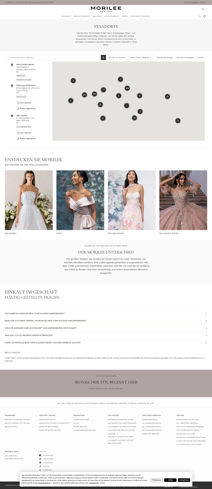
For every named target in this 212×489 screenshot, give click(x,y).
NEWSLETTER (11, 427)
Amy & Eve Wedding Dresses (190, 427)
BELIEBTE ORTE (11, 451)
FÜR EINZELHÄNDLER (151, 415)
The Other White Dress (187, 430)
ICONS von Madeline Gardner (191, 441)
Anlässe (97, 16)
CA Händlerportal (151, 423)
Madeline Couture (185, 434)
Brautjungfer (82, 16)
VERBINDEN (10, 415)
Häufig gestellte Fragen (17, 423)
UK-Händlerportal (151, 430)
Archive (180, 415)
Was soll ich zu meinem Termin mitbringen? (29, 335)
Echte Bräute (80, 427)
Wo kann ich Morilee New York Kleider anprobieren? (35, 313)
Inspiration (79, 415)
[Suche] (199, 16)
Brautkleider (10, 233)
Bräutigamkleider (116, 233)
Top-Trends (113, 415)
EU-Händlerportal (151, 427)
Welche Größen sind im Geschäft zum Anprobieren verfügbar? (41, 328)
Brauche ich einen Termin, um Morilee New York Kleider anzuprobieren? (45, 321)
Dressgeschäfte (47, 419)
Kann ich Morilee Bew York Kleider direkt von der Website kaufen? (43, 342)
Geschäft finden (140, 16)
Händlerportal (150, 419)
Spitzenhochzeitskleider (120, 419)
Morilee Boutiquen (49, 427)
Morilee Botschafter (50, 430)
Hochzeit (66, 16)
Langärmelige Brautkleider (122, 427)
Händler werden (150, 434)
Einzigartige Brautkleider (121, 430)
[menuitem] (67, 16)
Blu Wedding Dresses (187, 423)
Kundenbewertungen (84, 430)
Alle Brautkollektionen (188, 444)
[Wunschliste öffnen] (204, 17)
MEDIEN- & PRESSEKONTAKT (17, 419)
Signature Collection (187, 419)
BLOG (75, 423)
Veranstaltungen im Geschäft (54, 423)
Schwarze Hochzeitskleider (122, 423)
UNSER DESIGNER (81, 419)
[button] (44, 483)
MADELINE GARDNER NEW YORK (190, 437)
